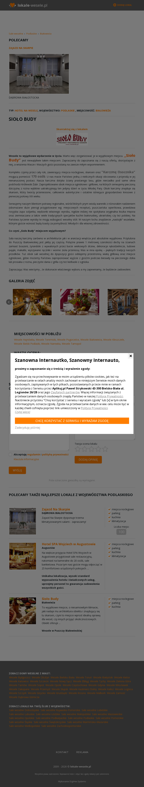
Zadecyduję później (27, 428)
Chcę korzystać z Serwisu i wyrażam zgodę (72, 421)
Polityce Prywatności (109, 396)
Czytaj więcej (22, 412)
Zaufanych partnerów (65, 392)
